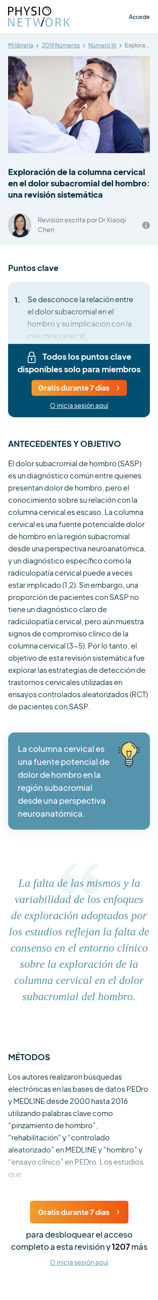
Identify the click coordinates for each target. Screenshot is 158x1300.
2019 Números (61, 45)
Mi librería (20, 45)
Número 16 (102, 45)
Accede (139, 16)
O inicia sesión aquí (79, 406)
